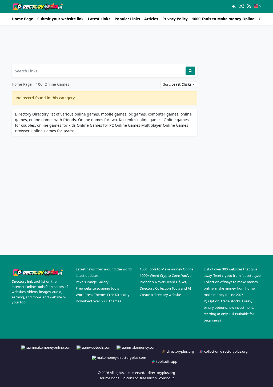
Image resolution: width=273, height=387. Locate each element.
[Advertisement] (104, 44)
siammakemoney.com (139, 347)
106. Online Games (52, 84)
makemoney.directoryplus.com (121, 357)
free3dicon (148, 378)
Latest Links (99, 18)
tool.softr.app (166, 361)
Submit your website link (60, 18)
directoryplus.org (180, 351)
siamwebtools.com (96, 347)
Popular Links (127, 18)
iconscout (166, 378)
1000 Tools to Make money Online (223, 18)
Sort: (177, 84)
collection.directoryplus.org (226, 351)
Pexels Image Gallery (92, 281)
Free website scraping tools (97, 288)
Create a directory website (160, 294)
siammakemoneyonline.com (48, 347)
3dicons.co (130, 378)
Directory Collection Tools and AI (165, 288)
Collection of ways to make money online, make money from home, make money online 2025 (231, 288)
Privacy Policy (175, 18)
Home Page (22, 18)
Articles (151, 18)
